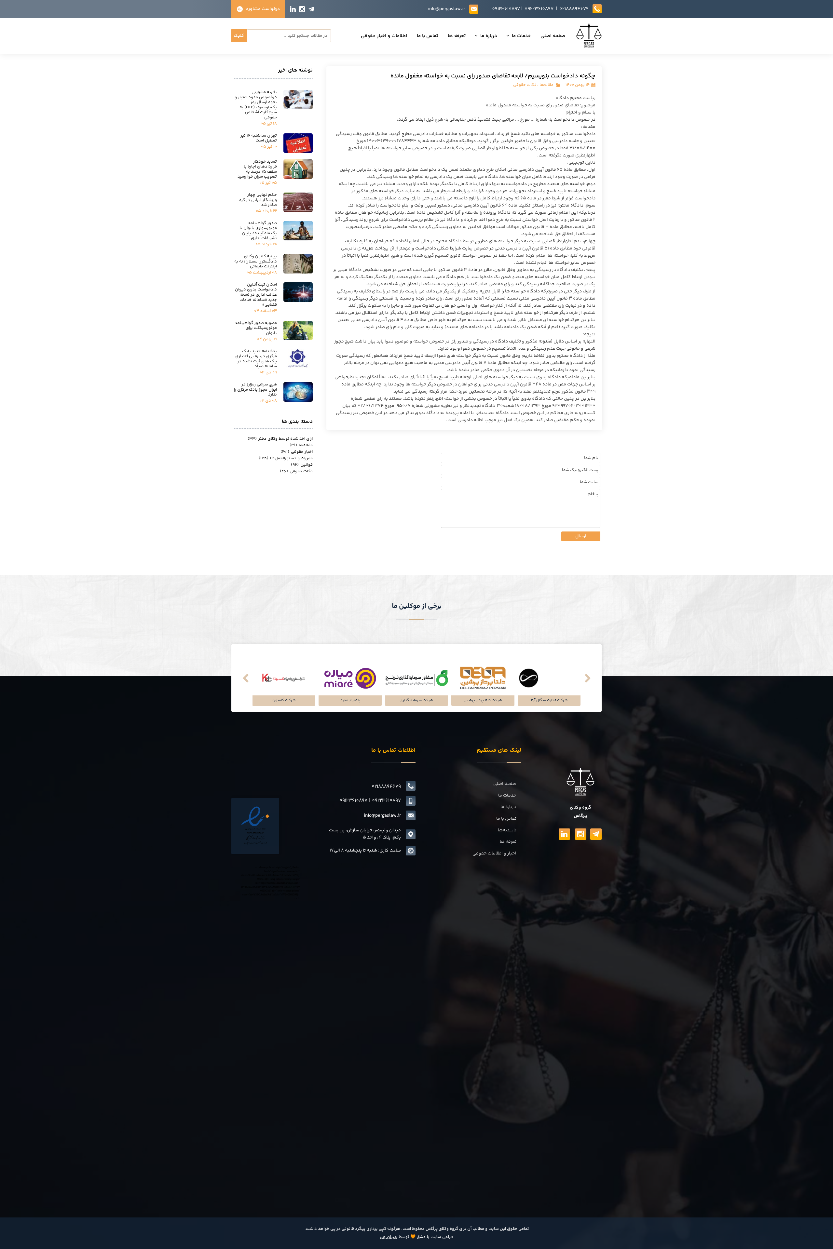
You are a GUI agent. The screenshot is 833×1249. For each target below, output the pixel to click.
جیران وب (388, 1237)
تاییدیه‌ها (507, 830)
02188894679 (574, 9)
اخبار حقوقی (296, 452)
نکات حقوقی (524, 85)
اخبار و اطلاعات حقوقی (494, 853)
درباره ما (488, 36)
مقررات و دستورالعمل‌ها (286, 458)
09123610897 (506, 9)
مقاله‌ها (546, 85)
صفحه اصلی (552, 36)
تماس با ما (427, 36)
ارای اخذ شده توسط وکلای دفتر (280, 439)
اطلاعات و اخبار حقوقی (384, 36)
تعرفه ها (457, 36)
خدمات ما (521, 36)
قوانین (302, 465)
